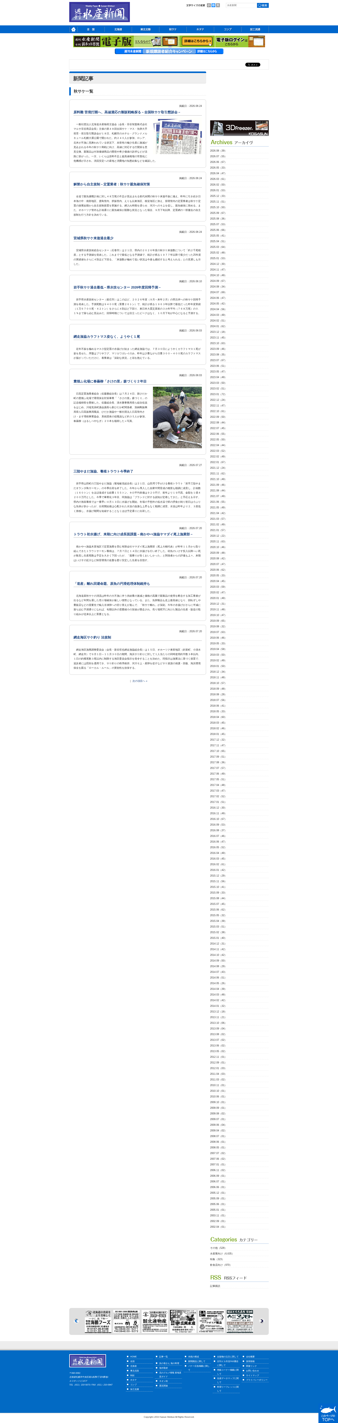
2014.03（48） (218, 994)
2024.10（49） (218, 275)
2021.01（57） (218, 530)
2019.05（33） (218, 643)
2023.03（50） (218, 382)
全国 (132, 1361)
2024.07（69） (218, 292)
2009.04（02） (218, 1130)
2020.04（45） (218, 581)
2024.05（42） (218, 303)
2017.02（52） (218, 796)
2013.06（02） (218, 1045)
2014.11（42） (218, 949)
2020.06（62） (218, 569)
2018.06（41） (218, 705)
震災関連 (163, 1386)
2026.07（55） (218, 156)
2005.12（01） (218, 1192)
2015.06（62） (218, 909)
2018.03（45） (218, 722)
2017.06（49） (218, 773)
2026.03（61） (218, 179)
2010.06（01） (218, 1096)
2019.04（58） (218, 649)
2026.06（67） (218, 162)
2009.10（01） (218, 1102)
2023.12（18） (218, 331)
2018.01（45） (218, 734)
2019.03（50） (218, 654)
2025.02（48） (218, 252)
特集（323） (217, 1259)
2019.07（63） (218, 632)
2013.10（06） (218, 1022)
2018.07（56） (218, 700)
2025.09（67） (218, 213)
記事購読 (215, 1286)
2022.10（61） (218, 411)
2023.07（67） (218, 360)
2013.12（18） (218, 1011)
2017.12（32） (218, 739)
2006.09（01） (218, 1175)
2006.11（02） (218, 1170)
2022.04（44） (218, 445)
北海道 (133, 1366)
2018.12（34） (218, 671)
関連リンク (251, 1366)
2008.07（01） (218, 1136)
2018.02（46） (218, 728)
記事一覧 (163, 1356)
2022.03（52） (218, 450)
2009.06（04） (218, 1124)
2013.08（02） (218, 1034)
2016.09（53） (218, 824)
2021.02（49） (218, 524)
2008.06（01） (218, 1141)
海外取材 (163, 1368)
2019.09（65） (218, 620)
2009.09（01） (218, 1107)
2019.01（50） (218, 666)
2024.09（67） (218, 280)
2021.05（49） (218, 507)
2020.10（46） (218, 547)
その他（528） (218, 1247)
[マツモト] (211, 1332)
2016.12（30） (218, 807)
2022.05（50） (218, 439)
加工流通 (134, 1389)
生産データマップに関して (228, 1380)
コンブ (133, 1384)
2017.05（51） (218, 779)
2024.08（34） (218, 286)
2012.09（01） (218, 1062)
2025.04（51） (218, 241)
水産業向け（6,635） (222, 1253)
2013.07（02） (218, 1039)
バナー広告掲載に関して (199, 1368)
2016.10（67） (218, 819)
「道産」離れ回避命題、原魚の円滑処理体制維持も (112, 584)
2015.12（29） (218, 875)
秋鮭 (132, 1375)
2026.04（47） (218, 173)
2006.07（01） (218, 1181)
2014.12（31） (218, 943)
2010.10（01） (218, 1090)
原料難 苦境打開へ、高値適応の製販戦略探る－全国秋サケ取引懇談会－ (127, 112)
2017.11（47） (218, 745)
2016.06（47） (218, 841)
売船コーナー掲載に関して (228, 1372)
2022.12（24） (218, 399)
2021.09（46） (218, 484)
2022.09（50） (218, 416)
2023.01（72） (218, 394)
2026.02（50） (218, 184)
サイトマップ (252, 1375)
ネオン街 (163, 1381)
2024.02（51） (218, 320)
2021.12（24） (218, 467)
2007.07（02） (218, 1153)
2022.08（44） (218, 422)
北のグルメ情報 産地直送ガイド (170, 1374)
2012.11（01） (218, 1056)
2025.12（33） (218, 196)
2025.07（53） (218, 224)
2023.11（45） (218, 337)
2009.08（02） (218, 1113)
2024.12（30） (218, 263)
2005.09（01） (218, 1198)
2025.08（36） (218, 218)
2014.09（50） (218, 960)
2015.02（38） (218, 932)
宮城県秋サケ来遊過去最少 (93, 238)
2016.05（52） (218, 847)
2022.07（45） (218, 428)
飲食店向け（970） (221, 1264)
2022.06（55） (218, 433)
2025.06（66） (218, 230)
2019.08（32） (218, 626)
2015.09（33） (218, 892)
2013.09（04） (218, 1028)
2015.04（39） (218, 921)
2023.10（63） (218, 343)
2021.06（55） (218, 501)
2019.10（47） (218, 615)
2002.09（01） (218, 1221)
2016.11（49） (218, 813)
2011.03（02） (218, 1079)
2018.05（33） (218, 711)
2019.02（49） (218, 660)
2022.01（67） (218, 462)
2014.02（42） (218, 1000)
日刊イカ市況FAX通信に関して (227, 1363)
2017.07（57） (218, 768)
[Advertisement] (239, 95)
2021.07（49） (218, 496)
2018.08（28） (218, 694)
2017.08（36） (218, 762)
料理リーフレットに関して (228, 1389)
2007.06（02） (218, 1158)
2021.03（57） (218, 518)
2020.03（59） (218, 586)
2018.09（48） (218, 688)
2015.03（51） (218, 926)
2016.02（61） (218, 864)
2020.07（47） (218, 564)
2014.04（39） (218, 988)
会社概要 (250, 1356)
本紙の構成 (193, 1356)
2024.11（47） (218, 269)
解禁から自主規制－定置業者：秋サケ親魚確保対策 (112, 184)
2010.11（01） (218, 1085)
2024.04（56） (218, 309)
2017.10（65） (218, 751)
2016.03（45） (218, 858)
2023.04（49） (218, 377)
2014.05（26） (218, 983)
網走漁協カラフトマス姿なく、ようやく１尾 (107, 336)
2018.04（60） (218, 717)
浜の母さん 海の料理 (169, 1363)
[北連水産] (126, 1330)
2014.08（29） (218, 966)
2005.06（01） (218, 1204)
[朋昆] (98, 1330)
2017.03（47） (218, 790)
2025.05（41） (218, 235)
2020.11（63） (218, 541)
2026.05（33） (218, 167)
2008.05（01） (218, 1147)
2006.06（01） (218, 1187)
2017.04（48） (218, 785)
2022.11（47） (218, 405)
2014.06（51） (218, 977)
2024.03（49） (218, 314)
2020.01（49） (218, 598)
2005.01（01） (218, 1209)
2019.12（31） (218, 603)
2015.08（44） (218, 898)
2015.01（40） (218, 937)
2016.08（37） (218, 830)
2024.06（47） (218, 297)
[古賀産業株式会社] (239, 134)
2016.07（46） (218, 836)
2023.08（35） (218, 354)
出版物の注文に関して (228, 1356)
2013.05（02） (218, 1051)
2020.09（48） (218, 552)
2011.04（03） (218, 1073)
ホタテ (133, 1380)
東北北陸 (134, 1370)
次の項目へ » (139, 680)
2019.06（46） (218, 637)
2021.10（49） (218, 479)
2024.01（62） (218, 326)
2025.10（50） (218, 207)
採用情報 (250, 1361)
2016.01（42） (218, 870)
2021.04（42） (218, 513)
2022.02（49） (218, 456)
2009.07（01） (218, 1119)
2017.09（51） (218, 756)
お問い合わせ (252, 1370)
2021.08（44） (218, 490)
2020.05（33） (218, 575)
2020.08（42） (218, 558)
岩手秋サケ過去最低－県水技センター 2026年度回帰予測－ (117, 287)
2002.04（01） (218, 1226)
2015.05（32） (218, 915)
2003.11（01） (218, 1215)
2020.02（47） (218, 592)
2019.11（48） (218, 609)
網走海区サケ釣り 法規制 (92, 637)
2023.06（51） (218, 365)
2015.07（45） (218, 904)
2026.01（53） (218, 190)
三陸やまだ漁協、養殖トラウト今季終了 (103, 471)
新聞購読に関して (196, 1361)
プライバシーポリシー (257, 1380)
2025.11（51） (218, 201)
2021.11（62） (218, 473)
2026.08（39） (218, 150)
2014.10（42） (218, 954)
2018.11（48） (218, 677)
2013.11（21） (218, 1017)
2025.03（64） (218, 246)
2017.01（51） (218, 802)
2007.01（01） (218, 1164)
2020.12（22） (218, 535)
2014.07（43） (218, 971)
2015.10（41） (218, 887)
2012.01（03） (218, 1068)
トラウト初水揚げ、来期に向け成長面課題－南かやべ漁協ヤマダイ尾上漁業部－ (133, 534)
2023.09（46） (218, 348)
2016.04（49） (218, 853)
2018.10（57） (218, 683)
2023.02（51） (218, 388)
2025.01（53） (218, 258)
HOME (133, 1356)
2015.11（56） (218, 881)
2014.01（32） (218, 1005)
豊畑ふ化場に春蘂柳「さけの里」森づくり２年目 (110, 381)
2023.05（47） (218, 371)
